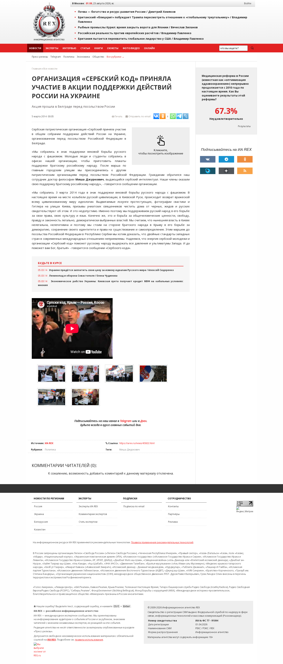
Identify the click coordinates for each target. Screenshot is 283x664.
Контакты (173, 506)
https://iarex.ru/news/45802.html (137, 443)
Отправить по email (139, 116)
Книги (98, 48)
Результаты (244, 126)
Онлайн (149, 48)
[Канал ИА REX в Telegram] (226, 159)
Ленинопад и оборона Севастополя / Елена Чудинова (83, 275)
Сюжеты (112, 48)
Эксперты (51, 48)
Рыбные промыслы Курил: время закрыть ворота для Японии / (138, 27)
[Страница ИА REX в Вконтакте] (207, 159)
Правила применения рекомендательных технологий (162, 542)
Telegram (55, 56)
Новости (35, 48)
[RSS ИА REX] (245, 171)
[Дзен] (226, 171)
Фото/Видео (131, 48)
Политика (68, 56)
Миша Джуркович (129, 449)
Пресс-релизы (40, 56)
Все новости (50, 68)
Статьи (85, 48)
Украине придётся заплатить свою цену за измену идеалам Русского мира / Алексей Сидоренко (111, 270)
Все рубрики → (115, 56)
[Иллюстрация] (162, 146)
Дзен (143, 421)
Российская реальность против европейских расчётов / (134, 33)
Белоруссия (41, 521)
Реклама (173, 521)
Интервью (69, 48)
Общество (98, 56)
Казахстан (39, 529)
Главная (36, 68)
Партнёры (174, 514)
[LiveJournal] (207, 171)
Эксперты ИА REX (88, 506)
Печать (118, 116)
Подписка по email (133, 506)
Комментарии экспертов (93, 514)
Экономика (83, 56)
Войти (247, 3)
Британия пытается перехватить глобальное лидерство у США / (141, 38)
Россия (38, 506)
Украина (39, 514)
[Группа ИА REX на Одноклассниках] (245, 159)
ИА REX (49, 443)
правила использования (89, 639)
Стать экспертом (88, 521)
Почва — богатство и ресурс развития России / (127, 11)
